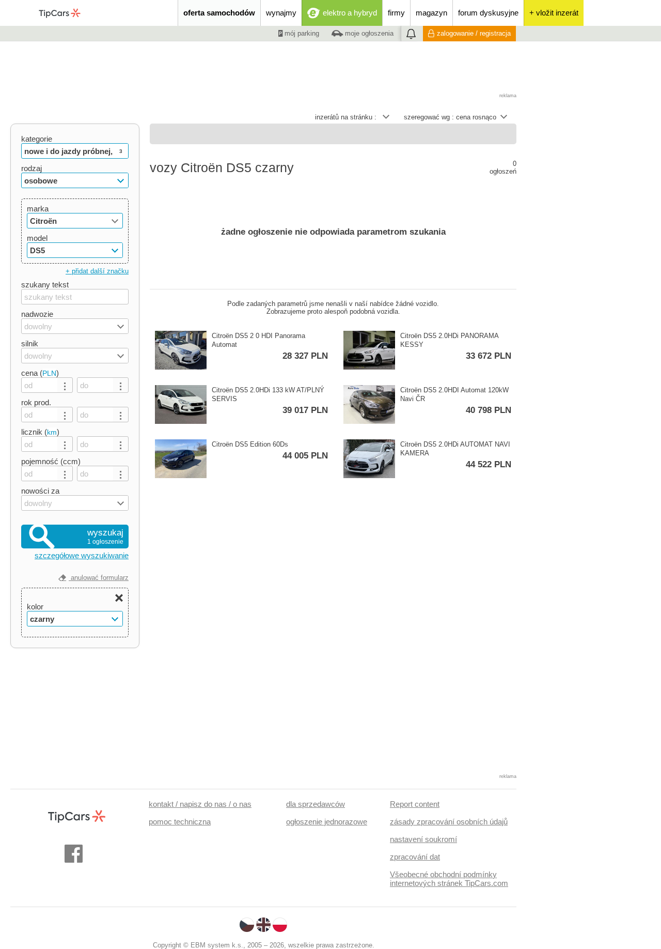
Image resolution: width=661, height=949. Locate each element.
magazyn (431, 12)
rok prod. (36, 402)
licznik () (40, 431)
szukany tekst (45, 284)
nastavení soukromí (423, 839)
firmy (396, 12)
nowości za (40, 490)
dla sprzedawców (315, 804)
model (37, 238)
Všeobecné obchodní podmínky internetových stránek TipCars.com (449, 878)
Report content (414, 804)
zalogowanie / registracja (474, 33)
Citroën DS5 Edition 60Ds (270, 450)
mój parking (300, 33)
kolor (35, 606)
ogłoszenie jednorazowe (326, 821)
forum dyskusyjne (488, 12)
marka (38, 208)
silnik (29, 343)
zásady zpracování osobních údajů (449, 821)
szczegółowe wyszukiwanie (82, 555)
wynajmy (281, 12)
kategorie (36, 138)
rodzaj (31, 168)
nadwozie (37, 314)
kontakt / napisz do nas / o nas (200, 804)
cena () (40, 373)
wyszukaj (105, 536)
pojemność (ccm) (51, 461)
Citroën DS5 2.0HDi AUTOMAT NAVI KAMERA (455, 454)
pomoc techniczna (180, 821)
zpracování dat (415, 856)
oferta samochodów (219, 12)
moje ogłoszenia (368, 33)
